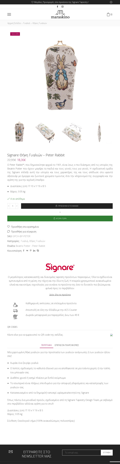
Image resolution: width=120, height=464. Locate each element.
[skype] (37, 250)
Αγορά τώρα (61, 218)
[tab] (46, 345)
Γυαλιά (26, 23)
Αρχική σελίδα (14, 23)
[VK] (27, 250)
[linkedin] (34, 250)
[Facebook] (57, 7)
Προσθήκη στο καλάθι (68, 206)
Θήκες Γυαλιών (39, 23)
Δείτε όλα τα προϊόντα (60, 294)
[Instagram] (62, 7)
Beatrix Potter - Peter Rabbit (30, 245)
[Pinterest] (30, 250)
